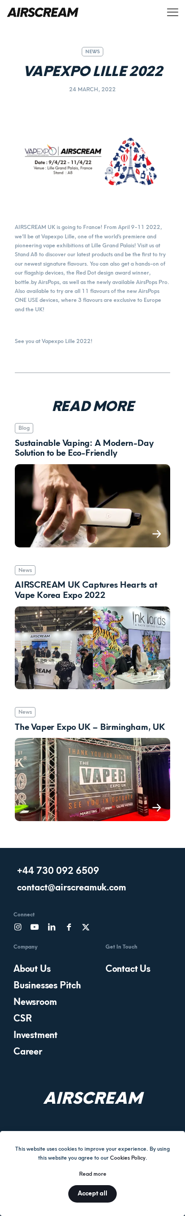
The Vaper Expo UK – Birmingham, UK (90, 727)
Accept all (92, 1193)
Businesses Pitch (47, 985)
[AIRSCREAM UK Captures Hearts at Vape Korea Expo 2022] (92, 647)
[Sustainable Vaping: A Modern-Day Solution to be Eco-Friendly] (92, 505)
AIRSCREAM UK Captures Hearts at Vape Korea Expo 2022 (86, 590)
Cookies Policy (127, 1158)
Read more (92, 1174)
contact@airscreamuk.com (71, 887)
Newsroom (35, 1001)
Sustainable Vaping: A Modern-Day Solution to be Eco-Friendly (84, 448)
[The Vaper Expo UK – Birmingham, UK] (92, 779)
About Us (31, 968)
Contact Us (128, 968)
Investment (35, 1035)
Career (27, 1051)
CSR (22, 1018)
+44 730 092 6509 (58, 870)
